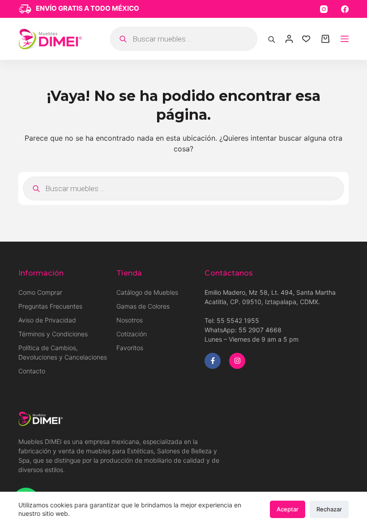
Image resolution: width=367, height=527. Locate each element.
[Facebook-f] (213, 361)
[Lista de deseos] (306, 39)
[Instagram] (324, 9)
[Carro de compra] (325, 39)
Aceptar (288, 509)
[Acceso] (289, 39)
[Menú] (345, 39)
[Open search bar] (271, 38)
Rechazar (329, 509)
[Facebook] (345, 9)
